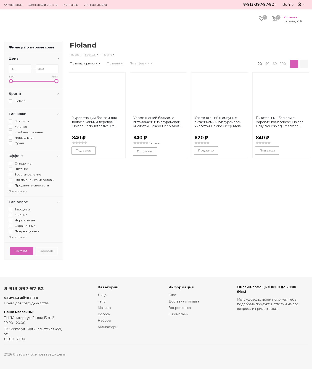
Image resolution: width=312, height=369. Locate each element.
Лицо (102, 295)
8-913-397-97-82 (258, 4)
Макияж (104, 308)
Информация (181, 287)
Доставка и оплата (184, 301)
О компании (178, 314)
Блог (172, 295)
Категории (108, 287)
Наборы (104, 321)
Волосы (104, 314)
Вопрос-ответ (180, 308)
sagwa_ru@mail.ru (21, 297)
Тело (102, 301)
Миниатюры (108, 327)
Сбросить (46, 251)
